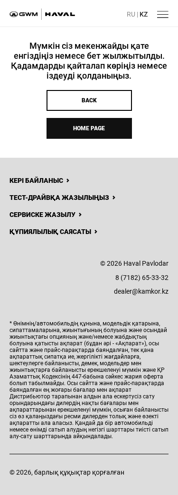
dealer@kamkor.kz (141, 291)
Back (89, 100)
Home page (89, 128)
